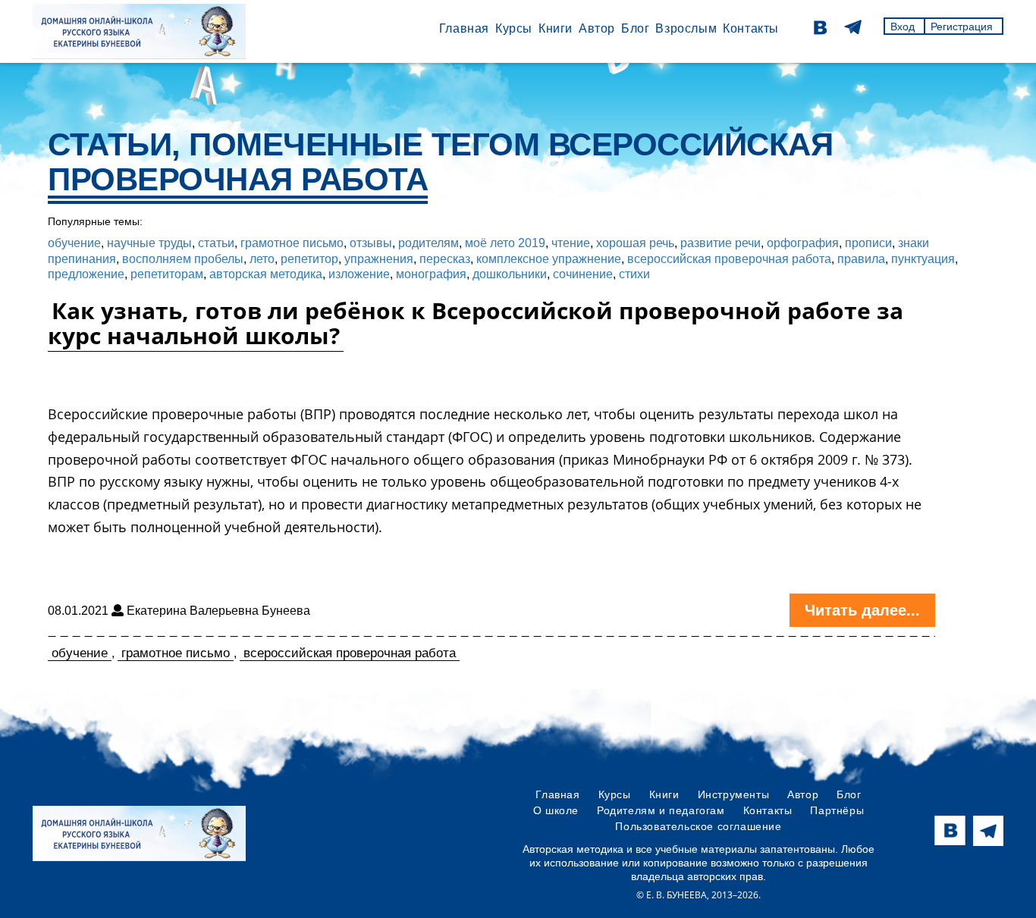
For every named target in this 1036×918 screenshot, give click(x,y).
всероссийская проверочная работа (729, 258)
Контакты (751, 28)
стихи (634, 274)
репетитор (309, 258)
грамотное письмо (292, 243)
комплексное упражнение (548, 258)
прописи (868, 243)
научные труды (149, 243)
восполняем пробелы (182, 258)
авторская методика (265, 274)
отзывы (371, 243)
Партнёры (837, 810)
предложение (86, 274)
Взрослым (686, 28)
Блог (635, 28)
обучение (74, 243)
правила (861, 258)
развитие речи (720, 243)
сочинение (583, 274)
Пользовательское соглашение (698, 826)
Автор (597, 28)
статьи (216, 243)
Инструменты (734, 794)
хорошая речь (635, 243)
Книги (555, 28)
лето (262, 258)
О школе (556, 810)
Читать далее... (862, 610)
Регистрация (962, 26)
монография (431, 274)
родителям (428, 243)
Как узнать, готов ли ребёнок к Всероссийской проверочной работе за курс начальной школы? (475, 323)
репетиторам (166, 274)
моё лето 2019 (505, 243)
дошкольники (509, 274)
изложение (359, 274)
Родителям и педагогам (661, 810)
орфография (803, 243)
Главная (464, 28)
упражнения (378, 258)
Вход (902, 26)
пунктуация (923, 258)
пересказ (444, 258)
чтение (570, 243)
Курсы (513, 28)
